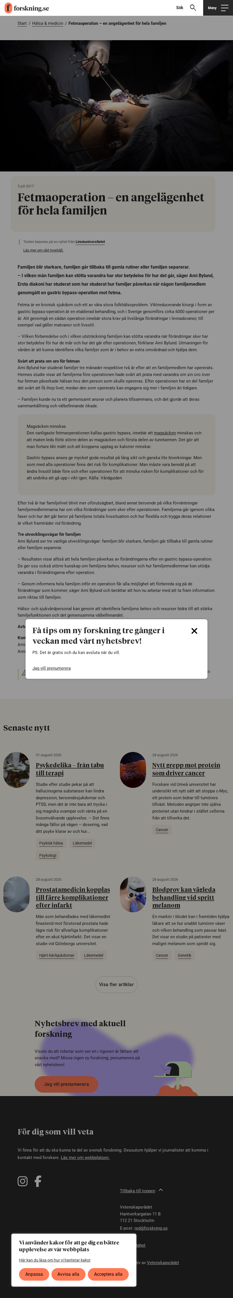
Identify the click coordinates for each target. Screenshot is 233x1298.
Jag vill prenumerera (51, 668)
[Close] (194, 631)
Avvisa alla (68, 1274)
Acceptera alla (108, 1274)
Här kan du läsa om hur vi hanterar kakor (55, 1260)
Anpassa (34, 1274)
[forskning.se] (24, 8)
